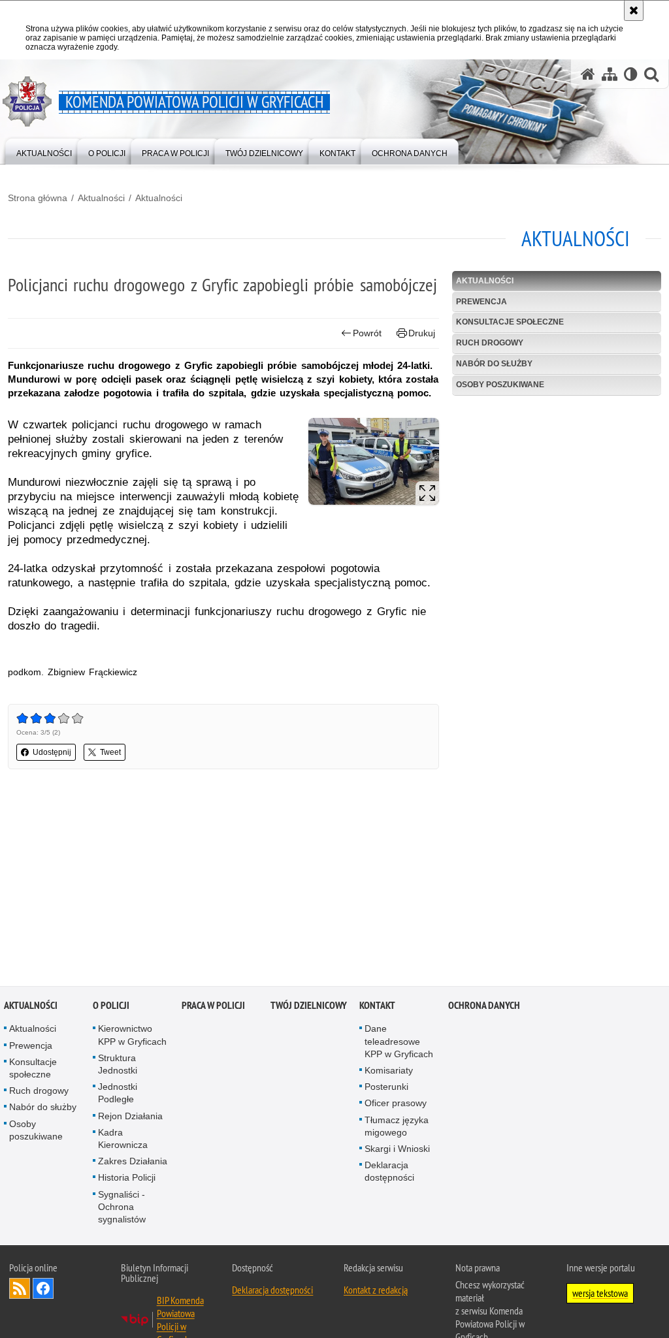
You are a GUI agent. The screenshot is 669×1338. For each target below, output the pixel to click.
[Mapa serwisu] (609, 74)
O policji (111, 1006)
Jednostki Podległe (117, 1094)
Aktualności (101, 198)
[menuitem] (44, 150)
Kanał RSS (19, 1289)
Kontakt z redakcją (376, 1291)
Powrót (367, 333)
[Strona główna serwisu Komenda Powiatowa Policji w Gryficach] (588, 74)
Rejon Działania (130, 1117)
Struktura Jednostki (117, 1065)
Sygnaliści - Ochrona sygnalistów (122, 1208)
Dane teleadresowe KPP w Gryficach (399, 1042)
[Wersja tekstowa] (631, 74)
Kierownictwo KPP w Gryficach (132, 1036)
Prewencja (481, 301)
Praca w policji (213, 1006)
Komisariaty (389, 1071)
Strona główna (37, 198)
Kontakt (377, 1006)
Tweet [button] (110, 752)
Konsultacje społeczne (510, 322)
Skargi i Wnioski (397, 1150)
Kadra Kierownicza (123, 1139)
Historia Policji (126, 1178)
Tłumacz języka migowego (397, 1127)
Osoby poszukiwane (500, 384)
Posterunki (386, 1088)
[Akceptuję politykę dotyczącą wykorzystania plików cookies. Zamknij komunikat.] (634, 10)
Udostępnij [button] (52, 752)
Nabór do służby (494, 363)
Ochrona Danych (484, 1006)
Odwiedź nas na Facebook (43, 1289)
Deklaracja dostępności (389, 1172)
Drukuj (421, 333)
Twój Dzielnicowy (308, 1006)
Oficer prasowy (396, 1104)
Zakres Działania (132, 1162)
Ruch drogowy (489, 342)
